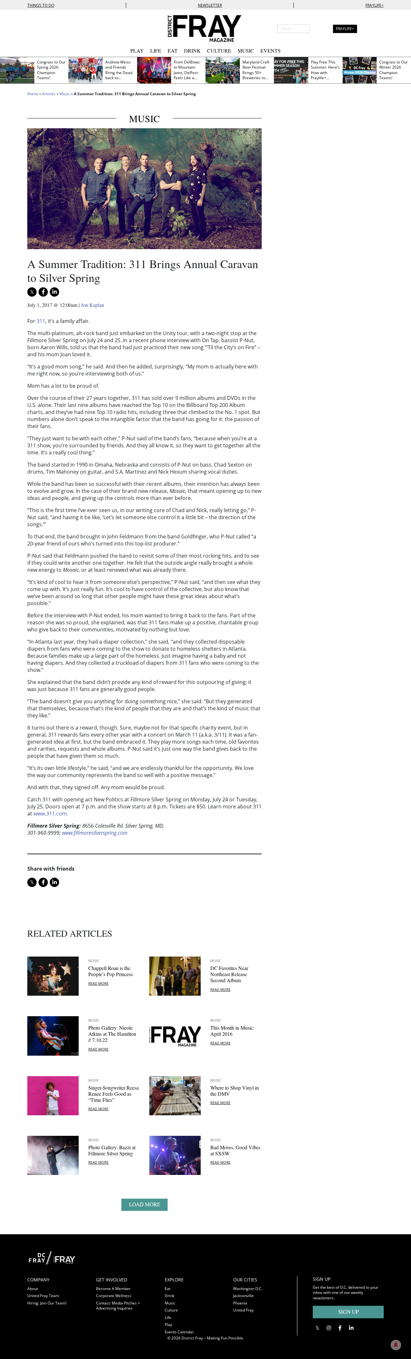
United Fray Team (43, 1295)
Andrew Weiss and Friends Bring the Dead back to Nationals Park (118, 72)
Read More (98, 983)
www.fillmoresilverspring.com (94, 832)
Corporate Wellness (113, 1295)
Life (155, 50)
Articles (49, 94)
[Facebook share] (43, 292)
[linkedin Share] (54, 292)
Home (32, 94)
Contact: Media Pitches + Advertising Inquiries (118, 1305)
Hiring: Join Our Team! (46, 1303)
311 (41, 321)
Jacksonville (243, 1295)
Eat (173, 50)
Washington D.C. (247, 1288)
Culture (219, 50)
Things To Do (40, 5)
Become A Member (113, 1288)
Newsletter (210, 5)
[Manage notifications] (396, 1345)
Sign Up (348, 1311)
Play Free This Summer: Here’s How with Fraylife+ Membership (325, 72)
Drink (192, 50)
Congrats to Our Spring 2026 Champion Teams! (51, 70)
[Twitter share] (32, 292)
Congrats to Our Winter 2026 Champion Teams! (393, 70)
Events (270, 50)
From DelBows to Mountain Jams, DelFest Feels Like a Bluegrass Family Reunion (187, 75)
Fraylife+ (374, 5)
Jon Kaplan (92, 304)
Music (246, 50)
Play (137, 50)
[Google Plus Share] (328, 1328)
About (32, 1288)
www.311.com (49, 813)
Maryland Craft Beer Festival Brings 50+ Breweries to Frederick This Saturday (255, 75)
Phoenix (240, 1303)
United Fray (243, 1310)
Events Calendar (179, 1332)
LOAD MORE (144, 1204)
